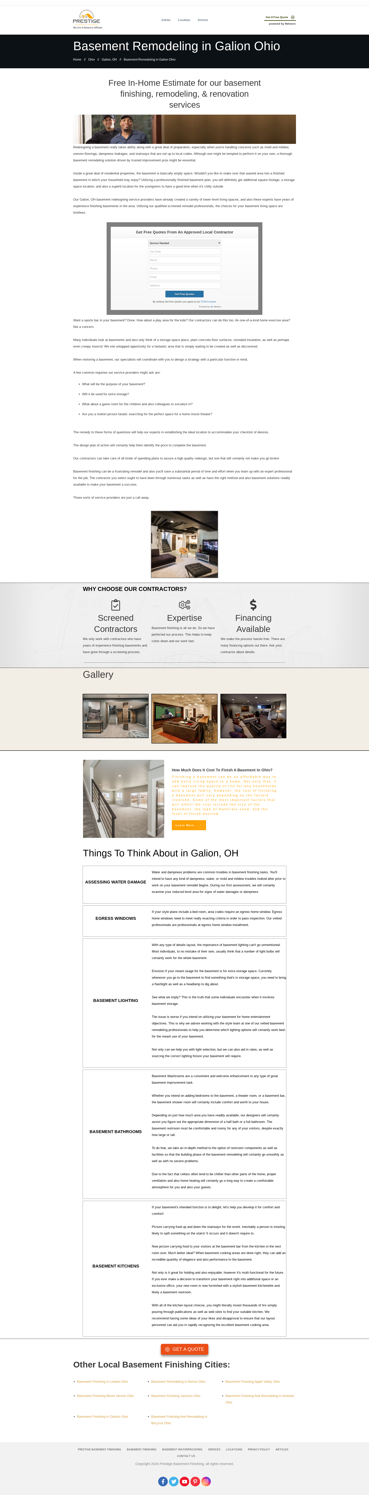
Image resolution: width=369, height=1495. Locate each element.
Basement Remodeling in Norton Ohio (178, 1381)
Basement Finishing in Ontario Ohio (102, 1416)
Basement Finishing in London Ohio (102, 1381)
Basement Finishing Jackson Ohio (175, 1396)
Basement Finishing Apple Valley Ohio (252, 1381)
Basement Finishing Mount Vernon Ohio (105, 1396)
